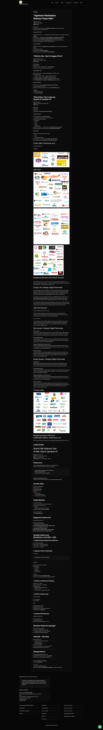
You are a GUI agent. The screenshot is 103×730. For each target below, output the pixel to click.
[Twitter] (65, 676)
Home (52, 2)
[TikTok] (72, 676)
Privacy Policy (44, 705)
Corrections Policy (45, 708)
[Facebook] (64, 676)
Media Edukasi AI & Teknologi (69, 716)
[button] (58, 3)
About (62, 2)
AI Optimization (68, 2)
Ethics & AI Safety (45, 710)
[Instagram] (67, 676)
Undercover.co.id (23, 4)
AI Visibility (75, 2)
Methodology (44, 713)
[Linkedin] (69, 676)
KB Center (21, 713)
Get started (35, 148)
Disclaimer (43, 716)
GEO (81, 2)
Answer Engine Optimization (24, 710)
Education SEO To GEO (68, 708)
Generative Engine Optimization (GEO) (26, 705)
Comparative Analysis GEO (69, 713)
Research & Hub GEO (68, 710)
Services (56, 2)
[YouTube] (70, 676)
